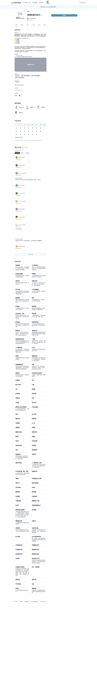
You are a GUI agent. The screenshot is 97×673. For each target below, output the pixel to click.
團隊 (22, 25)
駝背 (33, 398)
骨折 (33, 380)
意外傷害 (34, 509)
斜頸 (33, 298)
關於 (45, 25)
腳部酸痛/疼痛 (35, 554)
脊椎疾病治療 (35, 528)
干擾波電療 (18, 500)
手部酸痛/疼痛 (19, 549)
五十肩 (33, 423)
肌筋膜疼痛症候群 (20, 339)
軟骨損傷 (18, 393)
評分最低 (27, 153)
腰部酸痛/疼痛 (35, 549)
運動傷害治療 (19, 521)
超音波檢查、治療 (20, 313)
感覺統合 (34, 273)
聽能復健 (18, 492)
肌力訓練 (18, 536)
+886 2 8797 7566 (19, 55)
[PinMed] (15, 2)
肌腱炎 (17, 356)
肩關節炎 (18, 427)
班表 (28, 25)
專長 (39, 25)
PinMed (16, 601)
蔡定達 (20, 107)
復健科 (21, 601)
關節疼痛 (18, 418)
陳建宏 (31, 107)
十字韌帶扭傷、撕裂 (37, 462)
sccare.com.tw (18, 90)
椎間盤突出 (18, 454)
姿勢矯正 (18, 306)
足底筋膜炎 (34, 496)
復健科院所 (26, 601)
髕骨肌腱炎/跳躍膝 (20, 509)
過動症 (17, 478)
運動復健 (34, 588)
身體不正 (34, 521)
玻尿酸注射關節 (19, 273)
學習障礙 (18, 265)
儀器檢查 (18, 579)
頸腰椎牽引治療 (35, 500)
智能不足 (18, 483)
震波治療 (34, 313)
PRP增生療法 (35, 265)
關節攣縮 (18, 298)
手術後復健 (18, 584)
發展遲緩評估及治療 (37, 478)
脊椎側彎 (18, 528)
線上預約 (64, 15)
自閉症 (33, 487)
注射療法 (18, 558)
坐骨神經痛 (34, 441)
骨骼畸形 (18, 398)
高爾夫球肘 (34, 432)
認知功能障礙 (35, 483)
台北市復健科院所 (34, 601)
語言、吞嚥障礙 (35, 567)
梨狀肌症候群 (19, 445)
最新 (22, 153)
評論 (33, 25)
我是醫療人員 (82, 2)
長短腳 (17, 402)
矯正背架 (34, 402)
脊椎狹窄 (34, 454)
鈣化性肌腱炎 (35, 407)
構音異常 (18, 281)
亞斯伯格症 (18, 487)
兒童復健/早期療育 (20, 567)
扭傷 (33, 364)
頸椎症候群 (34, 281)
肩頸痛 (33, 427)
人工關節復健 (19, 347)
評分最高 (17, 153)
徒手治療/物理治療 (36, 536)
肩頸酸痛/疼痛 (35, 545)
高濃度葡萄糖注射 (36, 505)
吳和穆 (42, 107)
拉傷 (33, 384)
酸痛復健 (18, 330)
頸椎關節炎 (34, 449)
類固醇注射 (34, 471)
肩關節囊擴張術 (19, 364)
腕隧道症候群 (19, 432)
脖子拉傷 (18, 289)
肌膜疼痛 (34, 418)
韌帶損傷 (18, 322)
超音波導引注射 (35, 558)
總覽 (16, 25)
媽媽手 (17, 441)
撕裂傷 (33, 389)
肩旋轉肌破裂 (35, 322)
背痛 (17, 449)
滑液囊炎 (18, 423)
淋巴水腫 (34, 414)
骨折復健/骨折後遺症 (37, 373)
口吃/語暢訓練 (35, 289)
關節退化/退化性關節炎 (21, 407)
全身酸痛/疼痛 (19, 545)
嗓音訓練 (34, 492)
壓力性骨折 (18, 384)
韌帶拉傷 (34, 393)
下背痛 (33, 339)
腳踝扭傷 (34, 306)
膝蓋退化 (18, 373)
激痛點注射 (34, 330)
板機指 (33, 436)
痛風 (17, 414)
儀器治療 (34, 579)
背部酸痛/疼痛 (19, 554)
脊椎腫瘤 (18, 496)
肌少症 (33, 347)
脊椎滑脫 (34, 445)
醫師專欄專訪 (34, 2)
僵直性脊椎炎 (19, 462)
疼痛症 (17, 588)
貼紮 (33, 584)
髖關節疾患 (34, 356)
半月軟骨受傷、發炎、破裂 (22, 471)
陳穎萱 (20, 112)
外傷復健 (18, 380)
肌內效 (17, 505)
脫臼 (17, 389)
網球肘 (17, 436)
